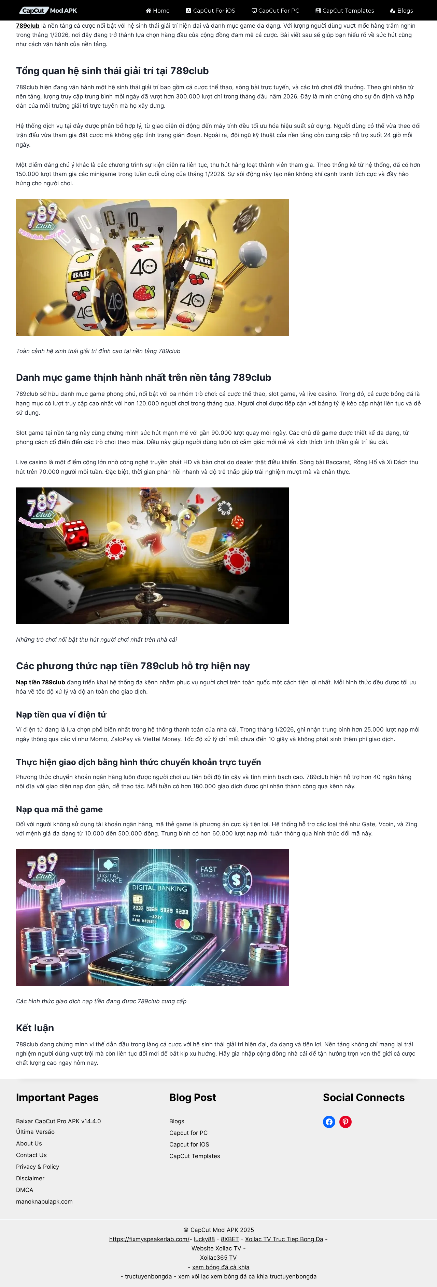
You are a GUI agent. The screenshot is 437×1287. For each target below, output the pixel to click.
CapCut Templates (348, 11)
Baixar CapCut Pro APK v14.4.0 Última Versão (59, 1126)
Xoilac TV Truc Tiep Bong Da (284, 1239)
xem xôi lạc (193, 1276)
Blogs (405, 11)
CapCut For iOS (214, 11)
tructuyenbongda (148, 1276)
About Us (29, 1143)
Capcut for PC (188, 1132)
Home (161, 11)
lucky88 (204, 1239)
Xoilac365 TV (218, 1257)
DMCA (24, 1190)
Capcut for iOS (189, 1144)
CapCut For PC (278, 11)
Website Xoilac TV (216, 1248)
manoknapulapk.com (44, 1201)
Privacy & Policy (37, 1166)
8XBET (230, 1239)
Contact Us (31, 1155)
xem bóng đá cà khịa (221, 1267)
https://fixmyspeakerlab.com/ (149, 1239)
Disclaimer (30, 1178)
